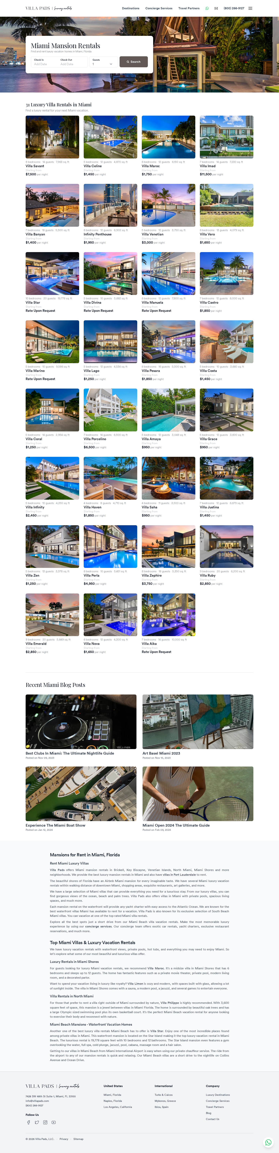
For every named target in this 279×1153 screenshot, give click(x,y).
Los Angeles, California (118, 1107)
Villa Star (156, 1031)
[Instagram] (45, 1122)
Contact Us (212, 1119)
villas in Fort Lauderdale (179, 875)
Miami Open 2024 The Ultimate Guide (176, 825)
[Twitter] (37, 1122)
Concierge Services (158, 8)
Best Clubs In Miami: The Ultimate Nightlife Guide (70, 753)
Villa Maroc (155, 968)
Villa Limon (135, 984)
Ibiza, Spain (162, 1107)
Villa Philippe (170, 1003)
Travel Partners (188, 8)
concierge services (98, 926)
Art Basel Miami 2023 (161, 753)
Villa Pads (57, 870)
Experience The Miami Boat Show (55, 825)
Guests (96, 59)
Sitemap (78, 1139)
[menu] (250, 8)
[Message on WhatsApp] (207, 8)
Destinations (130, 8)
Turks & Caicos (164, 1095)
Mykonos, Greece (165, 1101)
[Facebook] (29, 1122)
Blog (208, 1113)
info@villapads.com (37, 1101)
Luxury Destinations (218, 1095)
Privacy (64, 1139)
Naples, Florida (113, 1101)
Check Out (66, 59)
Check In (39, 59)
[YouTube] (54, 1122)
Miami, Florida (112, 1095)
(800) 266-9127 (234, 8)
